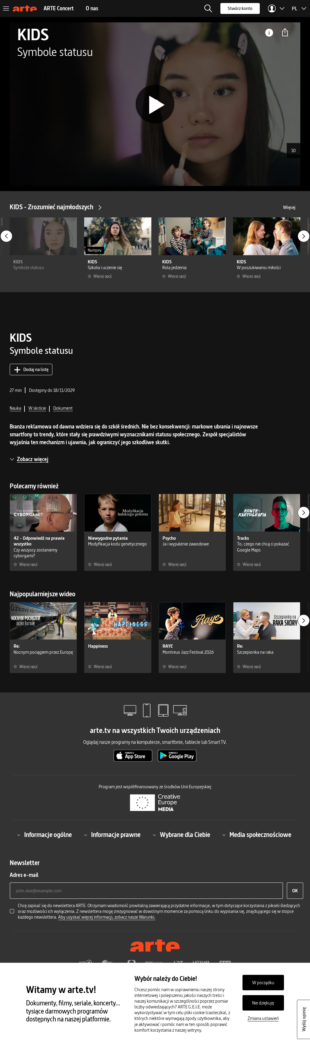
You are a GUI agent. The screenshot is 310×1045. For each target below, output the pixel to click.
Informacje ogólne (48, 835)
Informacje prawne (115, 835)
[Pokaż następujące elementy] (304, 236)
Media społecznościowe (260, 835)
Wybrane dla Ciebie (185, 835)
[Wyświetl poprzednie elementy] (6, 236)
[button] (208, 8)
